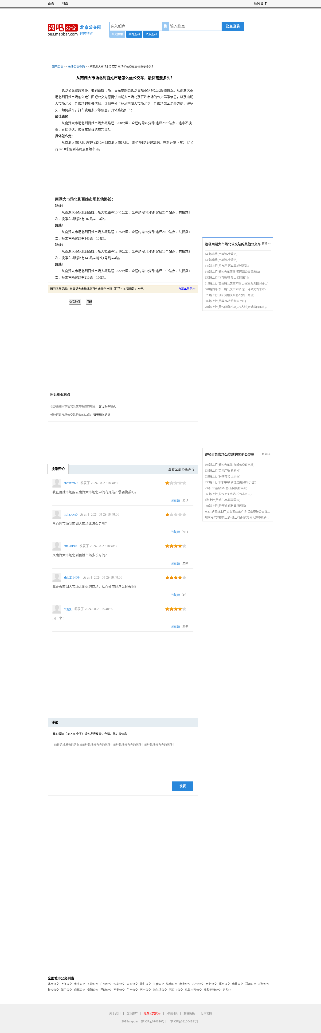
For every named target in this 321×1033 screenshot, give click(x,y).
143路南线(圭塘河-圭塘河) (221, 260)
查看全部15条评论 (181, 469)
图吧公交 (57, 66)
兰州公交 (132, 990)
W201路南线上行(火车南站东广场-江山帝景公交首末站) (239, 511)
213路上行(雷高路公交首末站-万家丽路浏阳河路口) (236, 283)
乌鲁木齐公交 (193, 990)
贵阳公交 (92, 990)
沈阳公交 (145, 984)
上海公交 (66, 984)
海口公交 (66, 990)
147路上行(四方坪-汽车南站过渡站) (227, 266)
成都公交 (79, 990)
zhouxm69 (71, 483)
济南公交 (171, 984)
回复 (173, 500)
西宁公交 (145, 990)
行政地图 (206, 1013)
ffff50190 (70, 546)
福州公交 (224, 984)
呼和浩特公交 (212, 990)
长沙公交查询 (76, 66)
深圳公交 (119, 984)
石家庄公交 (176, 990)
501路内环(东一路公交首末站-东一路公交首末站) (235, 289)
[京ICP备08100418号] (184, 1021)
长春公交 (158, 984)
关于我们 (115, 1013)
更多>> (266, 243)
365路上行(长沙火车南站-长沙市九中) (228, 494)
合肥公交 (211, 984)
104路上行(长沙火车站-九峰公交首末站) (229, 464)
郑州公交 (250, 984)
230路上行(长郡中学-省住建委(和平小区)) (230, 482)
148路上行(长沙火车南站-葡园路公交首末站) (232, 271)
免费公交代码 (152, 1013)
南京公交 (185, 984)
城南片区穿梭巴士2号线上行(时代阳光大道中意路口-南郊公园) (243, 517)
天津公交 (92, 984)
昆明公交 (106, 990)
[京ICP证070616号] (153, 1021)
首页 (51, 3)
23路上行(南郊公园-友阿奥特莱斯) (226, 488)
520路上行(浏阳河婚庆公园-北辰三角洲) (229, 295)
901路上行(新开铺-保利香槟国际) (225, 506)
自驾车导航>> (187, 289)
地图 (65, 3)
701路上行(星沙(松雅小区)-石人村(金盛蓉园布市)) (235, 307)
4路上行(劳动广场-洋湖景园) (222, 500)
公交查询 (232, 26)
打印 (89, 302)
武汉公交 (264, 984)
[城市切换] (86, 33)
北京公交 (53, 984)
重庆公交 (79, 984)
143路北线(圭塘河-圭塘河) (221, 254)
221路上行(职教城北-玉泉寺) (222, 476)
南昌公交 (237, 984)
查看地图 (75, 302)
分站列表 (172, 1013)
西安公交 (119, 990)
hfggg (67, 609)
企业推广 (132, 1013)
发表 (182, 786)
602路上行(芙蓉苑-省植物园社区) (225, 301)
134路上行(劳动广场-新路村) (222, 470)
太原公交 (132, 984)
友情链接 (189, 1013)
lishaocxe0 (71, 514)
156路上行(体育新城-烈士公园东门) (227, 277)
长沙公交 (53, 990)
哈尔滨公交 (160, 990)
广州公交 (106, 984)
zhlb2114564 (72, 577)
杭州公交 (198, 984)
